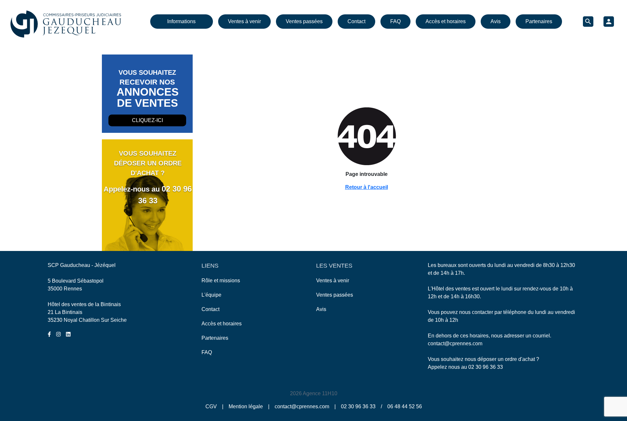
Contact (356, 21)
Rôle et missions (220, 280)
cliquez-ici (147, 120)
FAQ (395, 21)
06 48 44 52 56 (404, 406)
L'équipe (211, 295)
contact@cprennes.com (455, 343)
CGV (211, 406)
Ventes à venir (244, 21)
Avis (495, 21)
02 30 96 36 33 (485, 367)
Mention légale (246, 406)
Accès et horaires (446, 21)
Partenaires (538, 21)
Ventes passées (304, 21)
